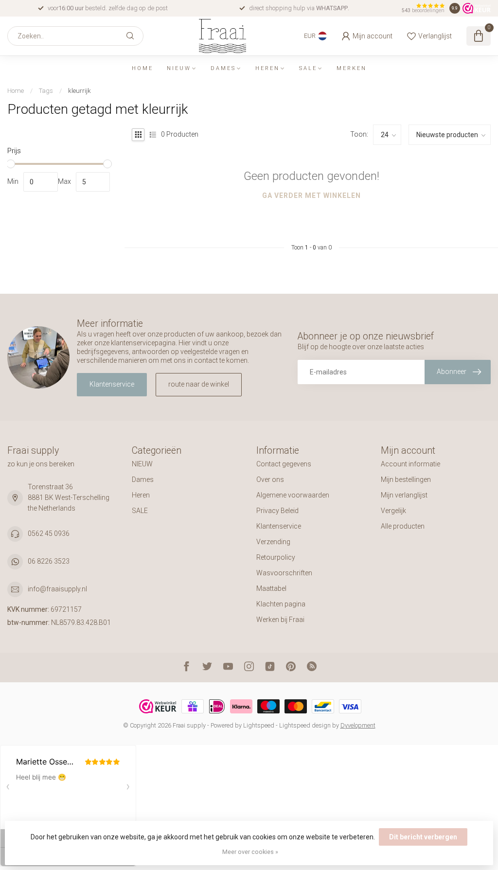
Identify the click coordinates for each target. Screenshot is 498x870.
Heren (267, 68)
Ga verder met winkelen (311, 195)
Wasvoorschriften (284, 573)
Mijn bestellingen (406, 479)
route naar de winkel (198, 384)
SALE (308, 68)
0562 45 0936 (49, 533)
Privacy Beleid (277, 511)
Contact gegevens (283, 464)
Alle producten (403, 526)
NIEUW (179, 68)
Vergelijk (393, 511)
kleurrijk (79, 90)
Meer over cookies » (250, 851)
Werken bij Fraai (280, 619)
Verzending (273, 542)
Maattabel (271, 588)
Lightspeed (258, 725)
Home (142, 68)
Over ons (270, 479)
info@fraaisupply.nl (57, 589)
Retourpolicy (275, 557)
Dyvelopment (357, 725)
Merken (352, 68)
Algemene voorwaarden (292, 495)
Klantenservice (111, 384)
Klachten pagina (280, 604)
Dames (223, 68)
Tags (46, 90)
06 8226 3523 (49, 561)
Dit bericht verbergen (423, 837)
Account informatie (410, 464)
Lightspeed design (305, 725)
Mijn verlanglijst (404, 495)
